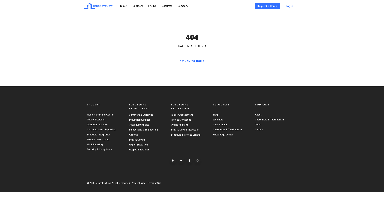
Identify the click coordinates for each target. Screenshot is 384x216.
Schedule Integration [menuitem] (98, 134)
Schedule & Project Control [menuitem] (186, 134)
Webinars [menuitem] (218, 119)
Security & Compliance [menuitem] (99, 149)
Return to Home (192, 60)
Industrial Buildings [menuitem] (139, 119)
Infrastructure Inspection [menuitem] (185, 129)
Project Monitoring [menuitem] (181, 119)
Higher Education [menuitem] (138, 144)
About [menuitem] (258, 114)
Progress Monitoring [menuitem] (98, 139)
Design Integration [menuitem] (97, 124)
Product (123, 6)
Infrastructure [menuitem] (137, 139)
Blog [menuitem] (215, 114)
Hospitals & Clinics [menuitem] (139, 149)
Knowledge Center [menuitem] (223, 134)
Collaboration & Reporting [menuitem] (101, 129)
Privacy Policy (138, 183)
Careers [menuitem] (259, 129)
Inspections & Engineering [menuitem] (143, 129)
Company (183, 6)
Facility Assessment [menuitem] (182, 114)
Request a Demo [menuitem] (267, 6)
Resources (167, 6)
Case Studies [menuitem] (220, 124)
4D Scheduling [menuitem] (95, 144)
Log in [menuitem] (289, 6)
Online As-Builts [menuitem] (179, 124)
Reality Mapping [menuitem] (96, 119)
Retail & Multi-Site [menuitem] (139, 124)
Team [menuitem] (258, 124)
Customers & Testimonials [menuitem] (227, 129)
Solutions (138, 6)
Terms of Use (154, 183)
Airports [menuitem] (133, 134)
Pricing (152, 6)
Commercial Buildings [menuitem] (141, 114)
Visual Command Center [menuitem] (100, 114)
